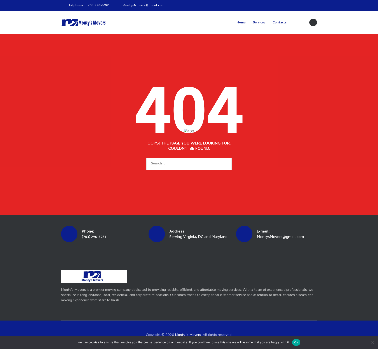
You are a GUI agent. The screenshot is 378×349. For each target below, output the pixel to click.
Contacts (280, 22)
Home (241, 22)
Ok (296, 342)
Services (259, 22)
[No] (372, 342)
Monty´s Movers (188, 334)
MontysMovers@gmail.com (143, 5)
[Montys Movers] (83, 22)
